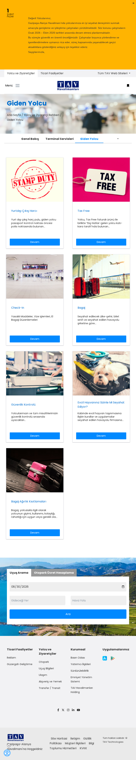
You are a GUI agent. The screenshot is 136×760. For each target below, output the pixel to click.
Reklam (11, 657)
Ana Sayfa (14, 115)
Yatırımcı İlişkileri (81, 664)
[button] (133, 3)
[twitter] (63, 710)
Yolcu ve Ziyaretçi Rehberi (41, 115)
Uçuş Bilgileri (46, 668)
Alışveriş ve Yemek (50, 681)
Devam (34, 242)
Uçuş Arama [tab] (19, 573)
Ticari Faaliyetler (52, 73)
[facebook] (58, 710)
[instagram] (68, 710)
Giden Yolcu (89, 139)
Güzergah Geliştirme (19, 664)
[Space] (68, 85)
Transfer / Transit (49, 688)
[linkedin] (73, 710)
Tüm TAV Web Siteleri (113, 73)
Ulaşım (43, 675)
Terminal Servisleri (60, 139)
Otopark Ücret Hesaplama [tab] (54, 573)
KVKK (83, 748)
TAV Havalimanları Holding (82, 690)
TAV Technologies (113, 741)
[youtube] (78, 710)
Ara (68, 614)
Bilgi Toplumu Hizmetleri (72, 745)
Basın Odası (78, 657)
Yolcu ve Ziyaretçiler (21, 73)
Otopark (44, 662)
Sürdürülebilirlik (80, 670)
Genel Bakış (30, 139)
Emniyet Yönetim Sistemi (81, 679)
